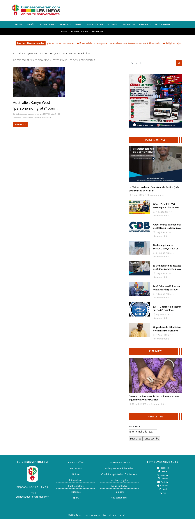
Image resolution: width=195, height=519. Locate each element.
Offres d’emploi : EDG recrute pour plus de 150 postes (166, 207)
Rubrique (65, 24)
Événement (97, 31)
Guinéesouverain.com (25, 114)
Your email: (135, 426)
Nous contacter (119, 485)
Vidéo (64, 31)
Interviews (113, 24)
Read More (20, 124)
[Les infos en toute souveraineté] (36, 10)
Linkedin (164, 478)
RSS (164, 492)
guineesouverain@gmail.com (32, 496)
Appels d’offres (163, 24)
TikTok (164, 489)
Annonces (144, 24)
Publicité (119, 491)
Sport (78, 24)
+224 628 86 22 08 (39, 486)
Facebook (164, 467)
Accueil (19, 24)
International (47, 24)
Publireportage (95, 24)
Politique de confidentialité (119, 468)
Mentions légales (119, 479)
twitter (164, 471)
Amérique (17, 117)
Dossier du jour (79, 31)
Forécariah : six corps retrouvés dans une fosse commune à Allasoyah (112, 43)
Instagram (164, 474)
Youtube (164, 482)
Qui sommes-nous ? (119, 462)
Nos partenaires (119, 497)
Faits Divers (129, 24)
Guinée (30, 24)
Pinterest (164, 485)
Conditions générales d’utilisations (119, 474)
